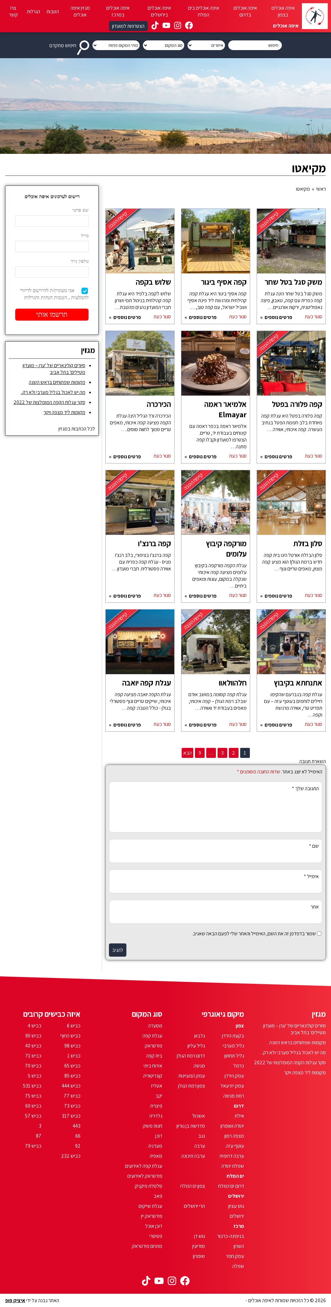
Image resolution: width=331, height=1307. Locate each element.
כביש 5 (34, 1075)
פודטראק (153, 1045)
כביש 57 (33, 1115)
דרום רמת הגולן (191, 1055)
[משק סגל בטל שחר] (291, 244)
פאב (158, 1196)
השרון (239, 1246)
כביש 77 (72, 1095)
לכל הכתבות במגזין (77, 428)
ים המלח (235, 1176)
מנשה (199, 1065)
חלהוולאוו (233, 682)
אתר (315, 906)
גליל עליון (196, 1045)
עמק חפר (235, 1256)
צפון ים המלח (192, 1186)
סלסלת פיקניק (148, 1186)
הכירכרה (159, 404)
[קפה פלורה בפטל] (291, 366)
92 (77, 1145)
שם (314, 846)
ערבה (199, 1145)
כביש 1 (73, 1055)
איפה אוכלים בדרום (245, 11)
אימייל (311, 876)
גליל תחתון (234, 1055)
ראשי (321, 189)
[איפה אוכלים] (315, 16)
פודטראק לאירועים (144, 1176)
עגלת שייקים (150, 1206)
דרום (239, 1105)
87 (38, 1135)
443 (76, 1125)
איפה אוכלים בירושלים (159, 11)
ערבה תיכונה (193, 1156)
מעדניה (155, 1145)
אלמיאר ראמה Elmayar (225, 409)
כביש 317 (71, 1115)
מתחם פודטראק (147, 1246)
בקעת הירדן (233, 1035)
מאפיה (156, 1156)
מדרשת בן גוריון (190, 1125)
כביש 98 (72, 1045)
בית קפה (154, 1055)
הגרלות (33, 11)
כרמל (238, 1065)
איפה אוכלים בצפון (283, 11)
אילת (239, 1115)
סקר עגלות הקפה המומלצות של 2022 (49, 402)
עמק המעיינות (191, 1075)
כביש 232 (70, 1156)
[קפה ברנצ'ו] (140, 505)
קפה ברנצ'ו (154, 543)
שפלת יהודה (232, 1166)
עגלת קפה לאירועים (143, 1166)
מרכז (238, 1226)
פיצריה (156, 1105)
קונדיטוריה (152, 1075)
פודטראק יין (151, 1216)
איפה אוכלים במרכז (118, 11)
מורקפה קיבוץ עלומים (226, 548)
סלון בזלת (307, 543)
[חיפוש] (84, 45)
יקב (158, 1095)
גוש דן (199, 1236)
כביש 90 (33, 1035)
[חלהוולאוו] (216, 645)
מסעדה (155, 1025)
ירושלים (236, 1196)
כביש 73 (72, 1105)
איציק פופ (15, 1300)
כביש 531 (32, 1085)
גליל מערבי (233, 1045)
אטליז (156, 1085)
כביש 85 (72, 1075)
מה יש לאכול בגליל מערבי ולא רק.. (53, 392)
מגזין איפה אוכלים (80, 11)
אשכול (198, 1115)
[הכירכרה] (140, 366)
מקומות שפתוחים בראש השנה (57, 382)
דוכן (158, 1135)
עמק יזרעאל (232, 1085)
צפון (240, 1025)
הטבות (53, 11)
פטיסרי (155, 1236)
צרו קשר (13, 11)
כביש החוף (70, 1035)
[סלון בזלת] (291, 505)
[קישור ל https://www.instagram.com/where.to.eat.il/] (178, 26)
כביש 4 (34, 1025)
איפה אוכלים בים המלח (203, 11)
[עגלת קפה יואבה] (140, 645)
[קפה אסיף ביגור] (216, 244)
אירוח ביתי (153, 1065)
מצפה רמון (234, 1135)
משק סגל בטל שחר (293, 282)
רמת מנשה (233, 1095)
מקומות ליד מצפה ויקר (64, 412)
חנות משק (152, 1125)
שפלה (238, 1266)
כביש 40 (33, 1045)
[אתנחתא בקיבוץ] (291, 645)
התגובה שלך (305, 788)
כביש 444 (71, 1085)
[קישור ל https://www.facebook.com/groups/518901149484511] (189, 26)
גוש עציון (236, 1206)
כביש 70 (33, 1065)
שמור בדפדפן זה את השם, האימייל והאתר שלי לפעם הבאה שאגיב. (254, 933)
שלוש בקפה (153, 282)
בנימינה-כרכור (230, 1236)
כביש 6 (73, 1025)
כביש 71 (33, 1055)
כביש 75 (33, 1095)
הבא (187, 752)
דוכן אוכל (153, 1226)
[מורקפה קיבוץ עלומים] (216, 505)
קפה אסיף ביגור (224, 282)
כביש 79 (33, 1145)
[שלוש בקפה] (140, 244)
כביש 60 (33, 1105)
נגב (201, 1135)
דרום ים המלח (231, 1186)
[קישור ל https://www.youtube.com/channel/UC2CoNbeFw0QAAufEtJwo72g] (166, 26)
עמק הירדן (234, 1075)
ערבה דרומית (231, 1156)
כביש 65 (72, 1065)
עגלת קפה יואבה (146, 682)
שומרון (199, 1256)
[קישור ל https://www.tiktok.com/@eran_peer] (155, 26)
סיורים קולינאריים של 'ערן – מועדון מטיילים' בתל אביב (54, 369)
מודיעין (198, 1246)
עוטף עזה (235, 1145)
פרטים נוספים (278, 317)
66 (77, 1135)
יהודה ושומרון (232, 1125)
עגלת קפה (152, 1035)
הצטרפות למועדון (128, 26)
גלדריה (155, 1115)
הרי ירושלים (194, 1206)
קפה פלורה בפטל (297, 404)
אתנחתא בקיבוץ (298, 682)
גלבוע (199, 1035)
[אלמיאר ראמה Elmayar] (216, 366)
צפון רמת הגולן (191, 1085)
